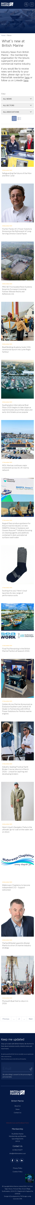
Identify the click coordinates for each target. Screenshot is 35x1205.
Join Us (17, 1141)
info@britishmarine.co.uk (17, 1153)
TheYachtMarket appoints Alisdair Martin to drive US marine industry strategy (16, 945)
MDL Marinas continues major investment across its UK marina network (15, 467)
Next (31, 1019)
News (18, 1109)
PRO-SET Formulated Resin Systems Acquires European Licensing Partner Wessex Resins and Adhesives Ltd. (17, 290)
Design (6, 1196)
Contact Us (17, 1112)
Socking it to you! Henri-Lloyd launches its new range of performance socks (14, 592)
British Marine (17, 1101)
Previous (6, 1019)
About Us (17, 1106)
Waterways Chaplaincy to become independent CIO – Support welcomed (16, 887)
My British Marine (17, 1134)
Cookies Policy (17, 1171)
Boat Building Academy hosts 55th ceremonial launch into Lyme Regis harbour (16, 349)
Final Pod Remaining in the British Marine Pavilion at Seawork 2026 (16, 649)
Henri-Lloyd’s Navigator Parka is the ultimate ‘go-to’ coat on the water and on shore (17, 829)
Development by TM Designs (18, 1196)
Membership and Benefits (17, 1136)
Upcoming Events (17, 1139)
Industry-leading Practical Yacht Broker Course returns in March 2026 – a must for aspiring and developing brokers (15, 770)
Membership (17, 1129)
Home (3, 35)
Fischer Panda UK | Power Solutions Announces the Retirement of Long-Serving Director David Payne (17, 231)
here (27, 77)
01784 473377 (17, 1150)
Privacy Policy (17, 1168)
